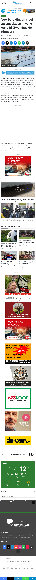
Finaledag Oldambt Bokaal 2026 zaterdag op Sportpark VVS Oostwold (8, 245)
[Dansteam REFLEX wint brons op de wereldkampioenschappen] (9, 255)
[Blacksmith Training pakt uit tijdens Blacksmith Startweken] (27, 255)
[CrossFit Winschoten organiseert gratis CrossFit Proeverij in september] (27, 234)
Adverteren (13, 561)
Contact (29, 564)
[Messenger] (15, 43)
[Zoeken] (2, 3)
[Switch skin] (5, 3)
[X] (7, 43)
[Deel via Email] (27, 43)
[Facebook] (3, 43)
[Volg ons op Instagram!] (33, 502)
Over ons (19, 561)
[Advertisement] (18, 124)
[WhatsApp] (19, 43)
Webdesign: (21, 558)
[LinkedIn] (11, 43)
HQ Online (27, 558)
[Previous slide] (2, 454)
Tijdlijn (7, 561)
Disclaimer (16, 564)
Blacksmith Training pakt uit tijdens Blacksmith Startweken (27, 263)
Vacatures (23, 564)
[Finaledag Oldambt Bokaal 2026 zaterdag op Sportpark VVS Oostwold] (9, 236)
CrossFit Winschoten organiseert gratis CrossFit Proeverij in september (26, 242)
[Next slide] (33, 454)
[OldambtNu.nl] (18, 3)
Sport (3, 16)
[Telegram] (23, 43)
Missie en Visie (9, 564)
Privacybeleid (26, 561)
